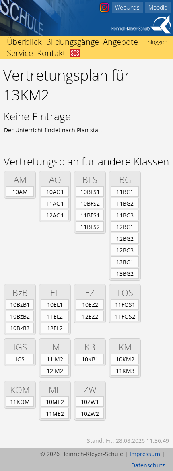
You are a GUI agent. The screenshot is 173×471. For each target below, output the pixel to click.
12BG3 (125, 250)
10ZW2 (90, 413)
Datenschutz (148, 465)
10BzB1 (20, 304)
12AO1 (55, 215)
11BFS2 (90, 227)
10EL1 (55, 304)
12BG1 (125, 227)
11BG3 (125, 215)
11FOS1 (125, 304)
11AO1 (55, 203)
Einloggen (155, 42)
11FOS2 (125, 316)
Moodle (157, 7)
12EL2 (55, 328)
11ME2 (55, 413)
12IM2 (55, 371)
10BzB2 (20, 316)
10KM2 (125, 359)
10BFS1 (90, 192)
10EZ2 (90, 304)
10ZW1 (90, 402)
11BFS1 (90, 215)
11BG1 (125, 192)
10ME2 (55, 402)
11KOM (20, 402)
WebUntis (127, 7)
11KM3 (125, 371)
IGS (20, 359)
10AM (20, 192)
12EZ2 (90, 316)
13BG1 (125, 262)
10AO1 (55, 192)
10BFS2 (90, 203)
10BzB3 (20, 328)
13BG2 (125, 273)
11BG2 (125, 203)
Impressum (145, 454)
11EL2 (55, 316)
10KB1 (90, 359)
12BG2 (125, 238)
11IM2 (55, 359)
